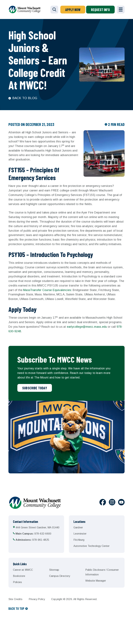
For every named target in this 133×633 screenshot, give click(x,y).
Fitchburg (78, 539)
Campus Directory (59, 576)
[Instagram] (112, 502)
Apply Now (72, 9)
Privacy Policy (37, 599)
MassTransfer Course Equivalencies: (47, 290)
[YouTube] (121, 502)
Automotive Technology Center (91, 546)
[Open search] (54, 9)
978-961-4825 (32, 539)
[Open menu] (121, 9)
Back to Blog (24, 98)
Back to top (16, 608)
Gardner (78, 527)
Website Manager (95, 580)
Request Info (100, 9)
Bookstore (19, 576)
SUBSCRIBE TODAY (34, 388)
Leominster (80, 533)
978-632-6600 (33, 533)
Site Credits (15, 599)
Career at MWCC (23, 569)
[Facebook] (102, 502)
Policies (17, 582)
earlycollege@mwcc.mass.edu (87, 326)
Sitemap (54, 569)
